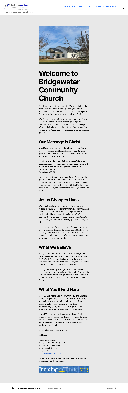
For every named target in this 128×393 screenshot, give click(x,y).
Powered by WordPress (52, 388)
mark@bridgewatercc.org (50, 353)
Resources (110, 6)
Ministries (99, 6)
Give (114, 9)
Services (67, 6)
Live (73, 6)
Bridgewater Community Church (30, 388)
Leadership (89, 6)
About (79, 6)
